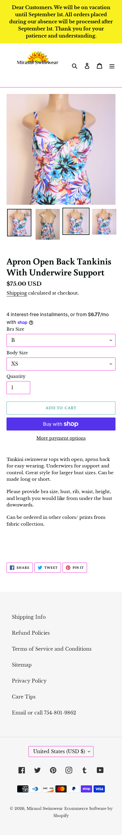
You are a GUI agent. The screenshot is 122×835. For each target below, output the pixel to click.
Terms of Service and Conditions (52, 649)
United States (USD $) (59, 751)
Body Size (17, 352)
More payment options (61, 438)
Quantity (16, 376)
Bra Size (15, 329)
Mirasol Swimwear (45, 808)
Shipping (17, 293)
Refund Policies (31, 633)
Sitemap (22, 665)
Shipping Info (29, 617)
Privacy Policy (29, 681)
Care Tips (24, 697)
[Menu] (112, 65)
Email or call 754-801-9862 (44, 713)
